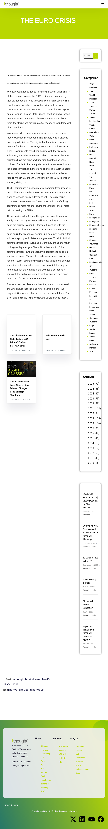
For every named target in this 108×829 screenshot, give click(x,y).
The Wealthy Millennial (93, 95)
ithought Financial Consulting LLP (45, 752)
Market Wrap (59, 320)
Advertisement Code (82, 771)
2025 (91, 388)
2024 (91, 393)
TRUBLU (62, 750)
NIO (60, 762)
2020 (91, 413)
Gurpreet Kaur (23, 366)
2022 (91, 403)
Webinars (80, 746)
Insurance (93, 244)
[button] (96, 4)
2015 (91, 438)
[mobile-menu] (101, 4)
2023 (91, 398)
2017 (91, 428)
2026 (91, 383)
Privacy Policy (79, 764)
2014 (91, 443)
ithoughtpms (94, 218)
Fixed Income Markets (92, 277)
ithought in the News (93, 232)
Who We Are (43, 765)
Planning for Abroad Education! (89, 604)
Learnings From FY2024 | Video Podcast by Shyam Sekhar (90, 501)
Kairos (92, 214)
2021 (91, 408)
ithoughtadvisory (96, 225)
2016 (91, 433)
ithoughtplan (94, 221)
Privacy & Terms (11, 805)
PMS (43, 791)
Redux (92, 151)
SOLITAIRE (63, 746)
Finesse (92, 284)
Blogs (13, 320)
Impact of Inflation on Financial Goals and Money (88, 633)
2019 (91, 418)
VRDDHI (62, 754)
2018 (91, 423)
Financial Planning (45, 786)
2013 (91, 448)
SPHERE (62, 758)
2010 (91, 463)
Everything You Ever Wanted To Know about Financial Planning (90, 533)
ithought (14, 350)
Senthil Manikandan (20, 322)
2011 (91, 458)
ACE (91, 351)
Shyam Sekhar (53, 322)
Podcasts (93, 147)
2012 (91, 453)
